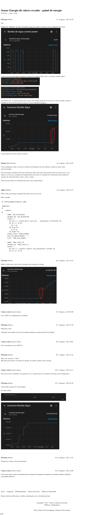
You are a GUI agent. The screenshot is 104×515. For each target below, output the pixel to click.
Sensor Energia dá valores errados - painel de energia (31, 10)
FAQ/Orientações (20, 491)
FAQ (35, 510)
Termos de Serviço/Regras (46, 510)
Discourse (16, 496)
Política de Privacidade (49, 491)
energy (15, 13)
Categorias (10, 491)
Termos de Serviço (34, 491)
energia (11, 13)
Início (3, 491)
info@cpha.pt (55, 505)
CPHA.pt (47, 505)
